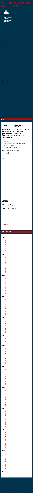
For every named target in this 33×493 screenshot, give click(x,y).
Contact (6, 21)
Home (5, 10)
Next (5, 225)
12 (5, 272)
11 (5, 271)
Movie (6, 19)
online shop (7, 20)
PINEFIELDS (13, 491)
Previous (6, 224)
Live (5, 16)
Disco (5, 14)
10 (5, 269)
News (5, 11)
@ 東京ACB (5, 141)
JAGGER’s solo (8, 17)
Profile (6, 13)
